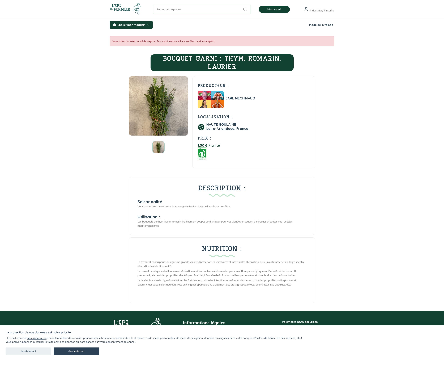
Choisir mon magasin (131, 25)
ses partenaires (36, 338)
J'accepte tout (76, 351)
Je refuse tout (28, 351)
